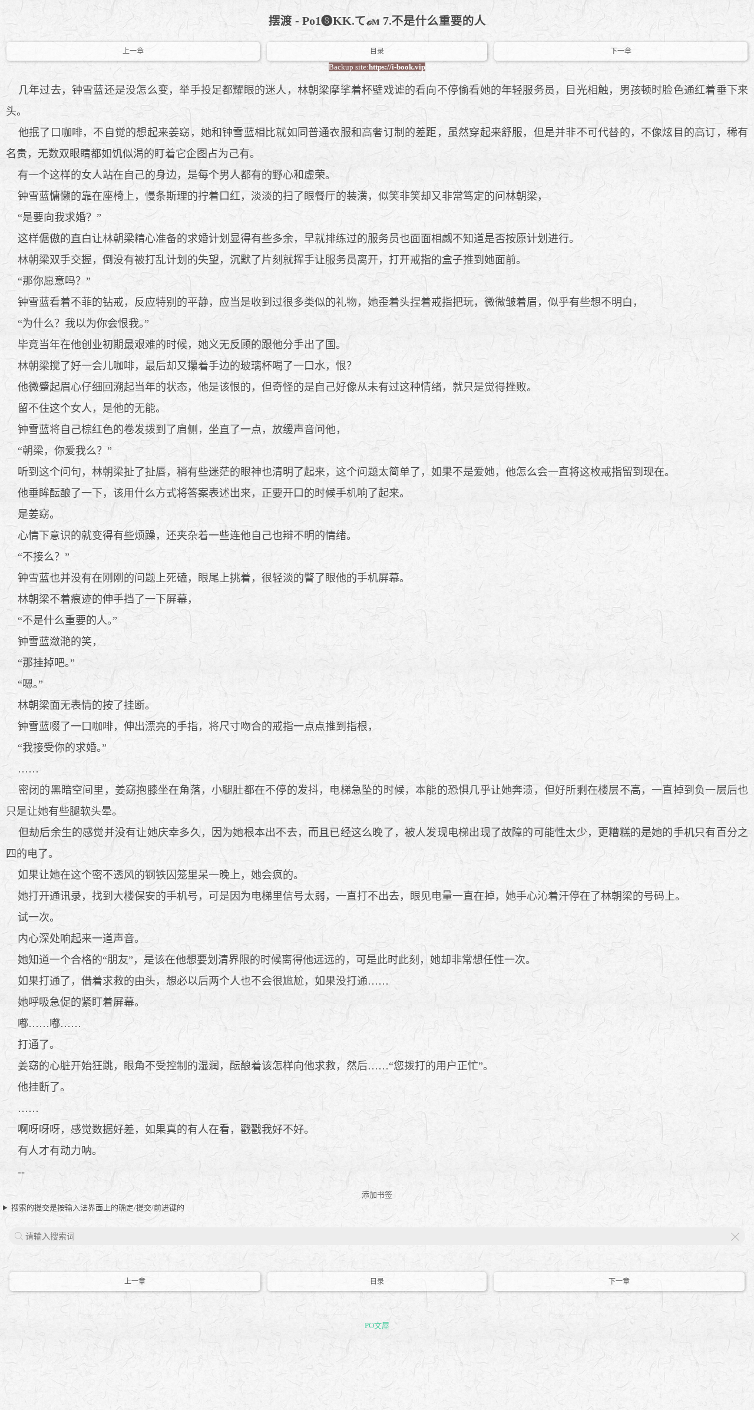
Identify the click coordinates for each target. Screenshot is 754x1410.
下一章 (620, 51)
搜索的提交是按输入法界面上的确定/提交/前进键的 (97, 1207)
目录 (377, 51)
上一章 (133, 51)
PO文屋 (377, 1325)
